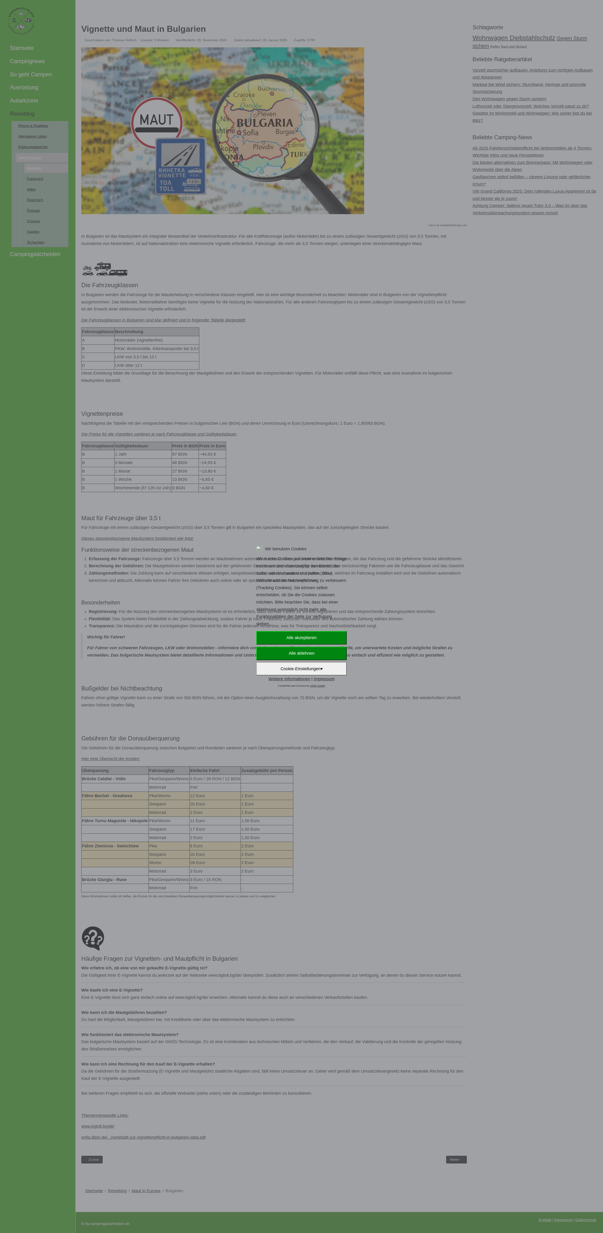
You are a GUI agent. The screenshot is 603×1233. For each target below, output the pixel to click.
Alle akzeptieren (301, 637)
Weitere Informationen (289, 679)
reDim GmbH (317, 685)
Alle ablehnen (301, 653)
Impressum (324, 679)
